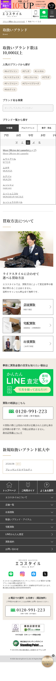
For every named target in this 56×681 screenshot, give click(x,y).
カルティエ (10, 89)
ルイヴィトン (11, 71)
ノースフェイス (12, 77)
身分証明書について (12, 433)
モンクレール (31, 77)
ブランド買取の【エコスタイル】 (14, 21)
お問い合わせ (11, 549)
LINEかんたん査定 (14, 534)
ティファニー (11, 83)
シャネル (40, 71)
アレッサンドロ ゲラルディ (19, 469)
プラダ (46, 77)
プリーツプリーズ (31, 83)
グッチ (26, 71)
